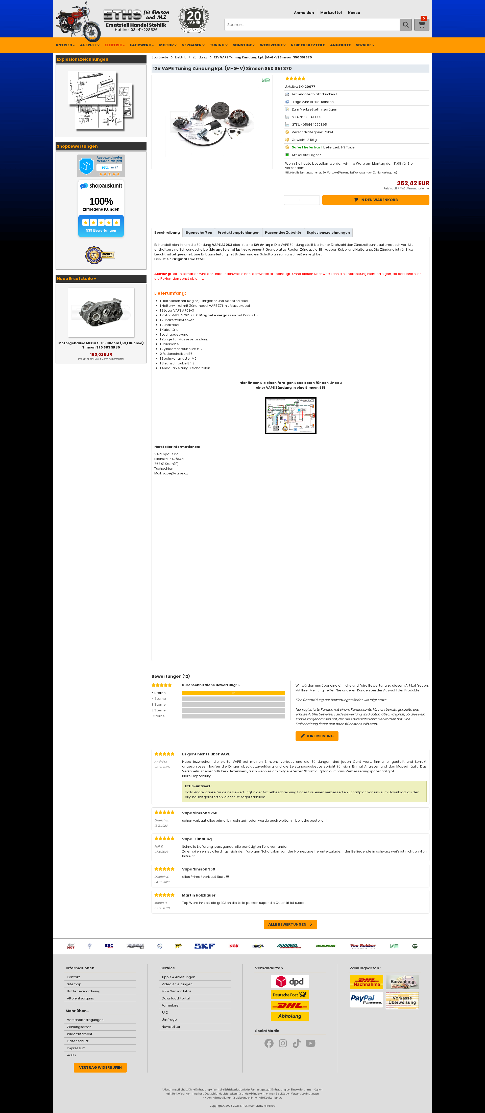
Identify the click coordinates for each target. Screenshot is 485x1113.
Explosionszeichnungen (328, 232)
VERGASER (192, 45)
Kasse (354, 12)
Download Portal (176, 998)
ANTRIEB (64, 45)
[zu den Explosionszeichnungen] (101, 69)
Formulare (170, 1005)
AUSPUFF (88, 45)
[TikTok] (297, 1043)
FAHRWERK (140, 45)
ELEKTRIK (113, 45)
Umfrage (169, 1019)
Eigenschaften (198, 232)
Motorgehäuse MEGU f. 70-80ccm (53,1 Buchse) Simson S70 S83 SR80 (101, 345)
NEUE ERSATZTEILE (308, 45)
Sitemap (74, 984)
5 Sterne (159, 692)
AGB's (71, 1055)
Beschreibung (167, 232)
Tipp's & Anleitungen (178, 977)
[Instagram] (283, 1043)
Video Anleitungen (177, 984)
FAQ (165, 1012)
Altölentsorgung (80, 998)
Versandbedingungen (85, 1019)
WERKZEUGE (271, 45)
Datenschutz (78, 1041)
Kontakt (73, 977)
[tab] (167, 232)
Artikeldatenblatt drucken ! (314, 94)
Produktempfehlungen (238, 232)
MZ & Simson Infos (176, 991)
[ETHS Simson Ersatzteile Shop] (136, 20)
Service (363, 45)
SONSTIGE (242, 45)
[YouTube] (311, 1043)
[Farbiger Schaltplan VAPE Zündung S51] (291, 399)
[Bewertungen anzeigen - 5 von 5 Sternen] (294, 79)
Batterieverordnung (83, 991)
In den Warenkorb (379, 199)
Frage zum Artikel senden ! (313, 101)
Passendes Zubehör (283, 232)
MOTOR (166, 45)
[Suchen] (406, 25)
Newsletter (171, 1026)
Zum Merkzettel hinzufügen (314, 109)
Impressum (76, 1048)
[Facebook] (269, 1043)
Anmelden (304, 12)
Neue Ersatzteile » (76, 278)
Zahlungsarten (79, 1026)
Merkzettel (331, 12)
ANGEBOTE (340, 45)
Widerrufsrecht (79, 1034)
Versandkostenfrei (418, 188)
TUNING (217, 45)
